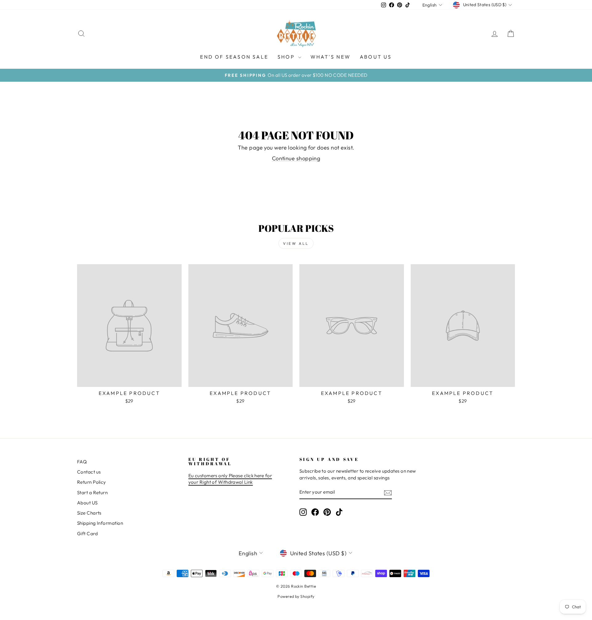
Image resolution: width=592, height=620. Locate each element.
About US (87, 503)
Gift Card (87, 533)
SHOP (287, 57)
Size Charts (89, 513)
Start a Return (92, 492)
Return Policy (91, 482)
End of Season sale (234, 57)
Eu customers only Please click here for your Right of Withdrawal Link (230, 479)
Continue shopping (296, 158)
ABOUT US (376, 57)
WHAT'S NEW (330, 57)
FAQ (82, 462)
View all (296, 243)
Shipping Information (100, 523)
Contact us (89, 472)
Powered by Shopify (296, 596)
